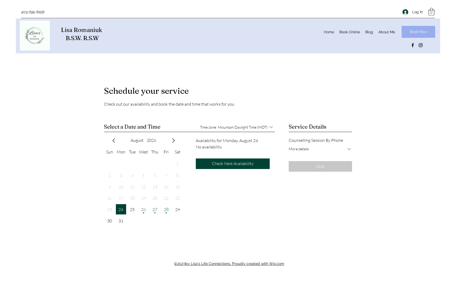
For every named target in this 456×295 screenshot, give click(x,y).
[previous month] (114, 140)
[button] (431, 12)
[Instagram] (420, 45)
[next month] (173, 140)
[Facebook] (412, 45)
